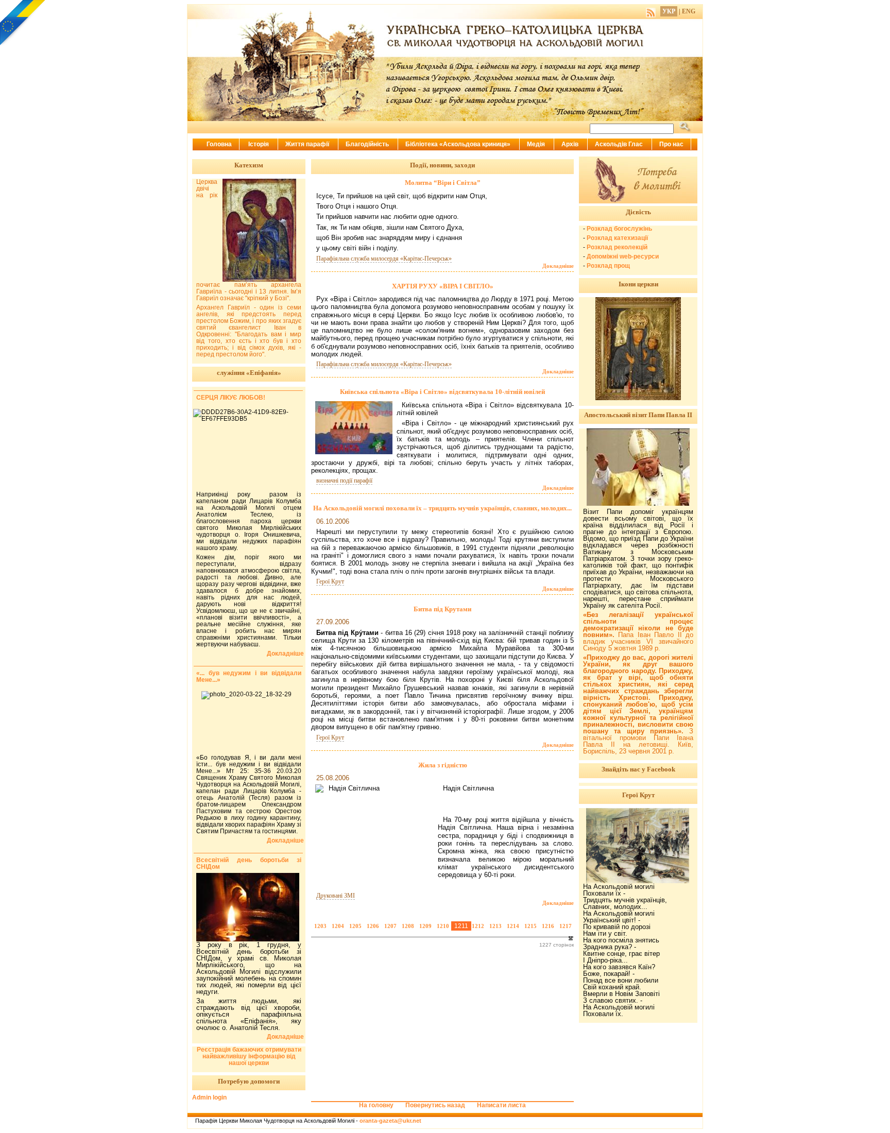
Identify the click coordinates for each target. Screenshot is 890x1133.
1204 (338, 926)
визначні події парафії (344, 480)
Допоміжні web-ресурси (623, 256)
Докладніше (558, 266)
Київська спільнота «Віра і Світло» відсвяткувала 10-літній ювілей (442, 392)
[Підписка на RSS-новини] (651, 11)
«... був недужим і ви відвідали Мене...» (248, 676)
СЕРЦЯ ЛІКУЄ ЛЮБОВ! (230, 397)
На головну (376, 1105)
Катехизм (248, 165)
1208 (408, 926)
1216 (548, 926)
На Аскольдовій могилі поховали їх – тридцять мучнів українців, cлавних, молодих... (442, 508)
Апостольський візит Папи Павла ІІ (638, 415)
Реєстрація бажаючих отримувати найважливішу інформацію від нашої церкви (249, 1056)
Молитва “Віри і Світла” (443, 182)
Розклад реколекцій (617, 247)
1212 (478, 926)
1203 (320, 926)
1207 (390, 926)
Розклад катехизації (617, 238)
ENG (688, 11)
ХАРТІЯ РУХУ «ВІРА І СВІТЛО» (442, 286)
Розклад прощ (608, 265)
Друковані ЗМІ (335, 895)
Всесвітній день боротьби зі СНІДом (248, 863)
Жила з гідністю (442, 765)
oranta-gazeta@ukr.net (390, 1121)
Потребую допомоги (249, 1081)
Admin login (209, 1097)
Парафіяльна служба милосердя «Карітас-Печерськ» (384, 258)
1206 (373, 926)
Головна (219, 144)
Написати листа (501, 1105)
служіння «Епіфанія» (249, 372)
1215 (530, 926)
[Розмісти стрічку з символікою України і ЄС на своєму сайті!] (23, 23)
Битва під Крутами (442, 609)
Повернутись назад (435, 1105)
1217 (565, 926)
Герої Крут (330, 581)
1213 (495, 926)
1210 (443, 926)
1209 (425, 926)
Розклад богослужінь (619, 228)
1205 (355, 926)
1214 (513, 926)
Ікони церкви (638, 284)
